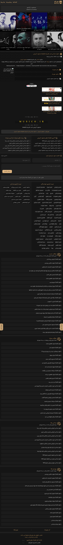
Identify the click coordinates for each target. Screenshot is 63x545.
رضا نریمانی (27, 193)
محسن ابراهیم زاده (56, 190)
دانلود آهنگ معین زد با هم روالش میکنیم (50, 405)
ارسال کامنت (7, 171)
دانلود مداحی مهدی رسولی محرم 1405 (52, 463)
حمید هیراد (49, 187)
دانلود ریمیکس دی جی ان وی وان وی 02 (51, 351)
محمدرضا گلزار (42, 245)
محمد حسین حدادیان (16, 199)
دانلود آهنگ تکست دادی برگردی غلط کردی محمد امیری (48, 328)
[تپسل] (31, 86)
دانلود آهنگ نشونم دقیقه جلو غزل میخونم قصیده (48, 321)
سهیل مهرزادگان (43, 227)
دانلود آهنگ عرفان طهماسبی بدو (53, 417)
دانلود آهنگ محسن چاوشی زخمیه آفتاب (51, 398)
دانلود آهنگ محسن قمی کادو (54, 275)
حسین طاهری (26, 190)
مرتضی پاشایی (57, 230)
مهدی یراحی (58, 248)
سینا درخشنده (42, 233)
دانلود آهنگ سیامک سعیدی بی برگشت (51, 371)
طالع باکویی (19, 193)
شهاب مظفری (40, 199)
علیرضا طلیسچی (57, 202)
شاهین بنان (51, 233)
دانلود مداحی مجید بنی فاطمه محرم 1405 (51, 459)
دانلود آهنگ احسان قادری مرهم (53, 390)
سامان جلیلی (49, 209)
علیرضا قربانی (37, 221)
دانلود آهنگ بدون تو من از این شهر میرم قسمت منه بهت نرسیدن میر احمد (43, 486)
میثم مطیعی (26, 199)
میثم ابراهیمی (57, 199)
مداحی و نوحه (50, 56)
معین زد (42, 209)
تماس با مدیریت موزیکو (34, 543)
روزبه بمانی (58, 233)
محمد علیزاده (44, 206)
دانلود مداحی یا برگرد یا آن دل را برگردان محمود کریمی (48, 143)
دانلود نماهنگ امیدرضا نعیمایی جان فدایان (50, 413)
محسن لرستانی (57, 212)
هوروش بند (50, 236)
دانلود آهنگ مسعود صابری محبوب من (51, 325)
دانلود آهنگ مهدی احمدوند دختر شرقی (51, 267)
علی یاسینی (43, 215)
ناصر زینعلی (53, 221)
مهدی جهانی (37, 224)
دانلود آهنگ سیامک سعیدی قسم (53, 401)
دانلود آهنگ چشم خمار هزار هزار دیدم (52, 332)
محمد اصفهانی (57, 239)
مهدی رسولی (6, 187)
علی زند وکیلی (58, 227)
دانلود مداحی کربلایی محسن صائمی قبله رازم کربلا (49, 451)
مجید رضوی (48, 196)
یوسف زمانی (58, 193)
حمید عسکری (37, 202)
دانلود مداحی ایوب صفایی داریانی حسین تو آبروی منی (16, 148)
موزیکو (47, 132)
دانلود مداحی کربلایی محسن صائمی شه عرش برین (17, 146)
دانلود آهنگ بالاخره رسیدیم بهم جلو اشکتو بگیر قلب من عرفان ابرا (45, 271)
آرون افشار (49, 218)
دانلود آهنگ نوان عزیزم (55, 355)
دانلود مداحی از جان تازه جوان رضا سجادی (51, 447)
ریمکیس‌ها (9, 2)
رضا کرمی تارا (51, 215)
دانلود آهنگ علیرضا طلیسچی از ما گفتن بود (50, 394)
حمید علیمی (18, 196)
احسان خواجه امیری (47, 202)
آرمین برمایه (51, 245)
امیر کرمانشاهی (26, 202)
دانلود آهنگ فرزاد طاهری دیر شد (53, 374)
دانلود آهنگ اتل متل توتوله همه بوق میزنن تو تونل (48, 313)
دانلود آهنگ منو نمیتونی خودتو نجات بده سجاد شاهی (48, 309)
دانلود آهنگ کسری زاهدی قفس (53, 378)
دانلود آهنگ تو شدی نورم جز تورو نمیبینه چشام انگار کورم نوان (45, 505)
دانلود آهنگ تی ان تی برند (55, 382)
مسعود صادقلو (39, 190)
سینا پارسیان (50, 242)
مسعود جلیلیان (39, 239)
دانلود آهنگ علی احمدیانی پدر (54, 490)
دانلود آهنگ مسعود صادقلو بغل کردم (51, 482)
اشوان (51, 227)
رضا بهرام (51, 206)
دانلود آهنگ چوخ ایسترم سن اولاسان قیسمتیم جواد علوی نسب (45, 286)
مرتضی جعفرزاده (57, 196)
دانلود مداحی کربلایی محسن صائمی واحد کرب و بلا (17, 141)
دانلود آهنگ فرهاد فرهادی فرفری (53, 501)
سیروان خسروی (39, 230)
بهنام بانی (44, 224)
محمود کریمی (23, 60)
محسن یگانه (49, 199)
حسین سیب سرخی (8, 196)
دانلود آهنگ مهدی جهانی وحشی (53, 509)
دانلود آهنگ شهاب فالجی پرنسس (53, 263)
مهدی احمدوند (57, 218)
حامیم (59, 221)
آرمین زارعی (58, 215)
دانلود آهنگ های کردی (55, 517)
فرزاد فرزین (58, 206)
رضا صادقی (41, 193)
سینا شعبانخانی (41, 242)
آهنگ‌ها (15, 2)
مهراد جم (43, 236)
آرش (35, 196)
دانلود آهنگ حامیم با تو (55, 348)
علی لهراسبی (45, 221)
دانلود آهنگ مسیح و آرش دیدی (53, 359)
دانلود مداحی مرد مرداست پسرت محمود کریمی (49, 150)
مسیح (51, 193)
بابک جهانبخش (57, 209)
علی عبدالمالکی (48, 230)
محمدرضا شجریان (40, 187)
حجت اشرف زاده (39, 212)
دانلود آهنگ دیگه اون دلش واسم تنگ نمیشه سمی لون (47, 298)
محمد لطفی (58, 245)
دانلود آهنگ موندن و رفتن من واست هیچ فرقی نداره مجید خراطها (45, 290)
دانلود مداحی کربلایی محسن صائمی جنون (19, 143)
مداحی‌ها (3, 2)
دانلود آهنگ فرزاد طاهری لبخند (53, 278)
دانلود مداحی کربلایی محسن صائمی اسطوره (18, 150)
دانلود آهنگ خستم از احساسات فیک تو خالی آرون (49, 294)
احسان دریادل (48, 239)
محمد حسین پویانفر (16, 187)
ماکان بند (47, 190)
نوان (60, 224)
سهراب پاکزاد (58, 236)
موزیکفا (16, 530)
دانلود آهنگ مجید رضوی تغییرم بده (52, 409)
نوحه (48, 62)
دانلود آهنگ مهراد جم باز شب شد (53, 367)
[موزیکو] (58, 2)
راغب (47, 193)
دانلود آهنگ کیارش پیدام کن (54, 259)
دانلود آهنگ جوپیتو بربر (55, 282)
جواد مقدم (8, 190)
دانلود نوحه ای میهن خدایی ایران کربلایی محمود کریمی (47, 146)
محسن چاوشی (57, 187)
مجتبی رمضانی (16, 202)
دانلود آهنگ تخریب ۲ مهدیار (54, 302)
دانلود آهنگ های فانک (55, 513)
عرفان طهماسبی (53, 224)
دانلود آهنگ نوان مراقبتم (55, 497)
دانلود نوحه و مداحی (56, 520)
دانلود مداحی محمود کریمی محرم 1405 (51, 141)
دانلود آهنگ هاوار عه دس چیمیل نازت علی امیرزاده (48, 305)
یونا (52, 248)
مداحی (38, 60)
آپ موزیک (47, 530)
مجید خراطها (58, 242)
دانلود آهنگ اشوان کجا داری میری (52, 493)
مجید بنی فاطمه (17, 190)
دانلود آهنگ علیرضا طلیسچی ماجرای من (51, 363)
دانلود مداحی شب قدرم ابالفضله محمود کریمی (46, 54)
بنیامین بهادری (45, 248)
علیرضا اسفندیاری (10, 193)
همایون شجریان (41, 218)
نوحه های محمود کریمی (53, 79)
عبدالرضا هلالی (26, 196)
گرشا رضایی (41, 196)
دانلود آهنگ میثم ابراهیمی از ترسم (52, 317)
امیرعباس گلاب (48, 212)
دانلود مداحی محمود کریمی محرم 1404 (51, 148)
